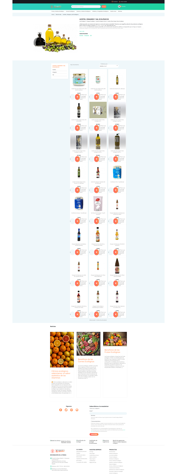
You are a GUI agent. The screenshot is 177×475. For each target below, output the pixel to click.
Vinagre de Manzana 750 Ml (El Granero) (117, 244)
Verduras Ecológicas (114, 458)
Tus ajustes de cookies (81, 462)
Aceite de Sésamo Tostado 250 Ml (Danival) (98, 182)
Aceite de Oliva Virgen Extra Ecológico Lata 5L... (78, 151)
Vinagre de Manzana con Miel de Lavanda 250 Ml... (79, 275)
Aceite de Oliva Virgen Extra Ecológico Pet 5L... (117, 151)
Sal (91, 35)
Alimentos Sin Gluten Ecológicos (116, 469)
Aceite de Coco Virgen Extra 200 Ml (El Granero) (79, 89)
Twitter (66, 410)
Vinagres (86, 35)
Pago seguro (92, 458)
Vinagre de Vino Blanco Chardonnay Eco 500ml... (98, 307)
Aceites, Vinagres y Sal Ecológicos (59, 66)
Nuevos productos (113, 453)
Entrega (91, 451)
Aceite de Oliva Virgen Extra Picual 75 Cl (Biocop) (78, 182)
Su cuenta (79, 449)
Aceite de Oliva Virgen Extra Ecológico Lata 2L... (117, 120)
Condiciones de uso (94, 455)
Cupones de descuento (81, 458)
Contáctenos (92, 460)
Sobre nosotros (93, 457)
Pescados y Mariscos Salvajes (116, 471)
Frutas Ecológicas (113, 457)
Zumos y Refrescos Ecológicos (116, 466)
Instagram (77, 410)
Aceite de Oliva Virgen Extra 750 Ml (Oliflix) (78, 120)
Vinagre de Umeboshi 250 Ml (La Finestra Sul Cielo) (78, 307)
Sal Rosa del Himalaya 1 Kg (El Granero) (98, 213)
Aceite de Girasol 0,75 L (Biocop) (117, 88)
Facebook (60, 410)
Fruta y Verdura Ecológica (58, 11)
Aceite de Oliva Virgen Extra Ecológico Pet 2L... (98, 151)
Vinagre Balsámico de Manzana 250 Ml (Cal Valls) (117, 213)
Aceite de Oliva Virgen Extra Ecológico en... (98, 120)
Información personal (81, 451)
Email (91, 411)
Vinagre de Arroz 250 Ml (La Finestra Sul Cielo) (98, 244)
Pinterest (71, 410)
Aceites (81, 35)
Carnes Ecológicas (70, 11)
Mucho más (113, 11)
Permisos (93, 415)
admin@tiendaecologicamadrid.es (60, 470)
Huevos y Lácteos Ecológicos (83, 11)
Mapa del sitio (93, 462)
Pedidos (78, 453)
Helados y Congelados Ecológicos (100, 11)
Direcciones (79, 456)
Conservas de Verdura (114, 467)
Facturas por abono (80, 455)
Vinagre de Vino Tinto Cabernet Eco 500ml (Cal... (117, 307)
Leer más (82, 31)
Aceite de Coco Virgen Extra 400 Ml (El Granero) (98, 89)
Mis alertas (79, 460)
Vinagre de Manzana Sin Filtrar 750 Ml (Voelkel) (117, 275)
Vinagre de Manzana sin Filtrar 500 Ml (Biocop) (98, 275)
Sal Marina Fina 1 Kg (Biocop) (117, 182)
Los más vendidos (113, 455)
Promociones (112, 451)
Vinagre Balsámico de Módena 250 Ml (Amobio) (79, 244)
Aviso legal (92, 453)
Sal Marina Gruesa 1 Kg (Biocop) (78, 213)
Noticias (120, 11)
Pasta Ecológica (112, 464)
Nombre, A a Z (109, 66)
